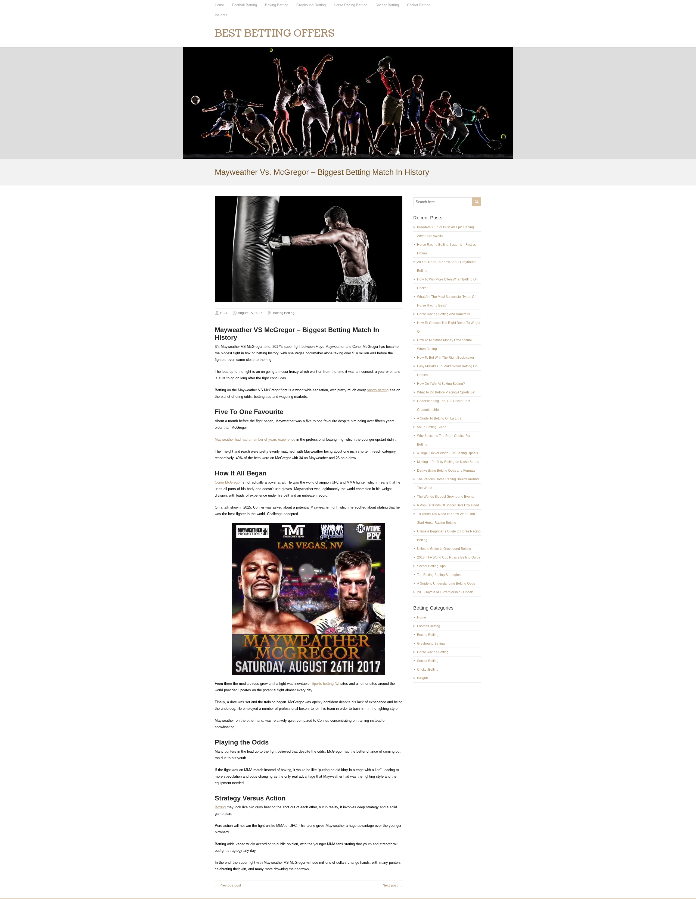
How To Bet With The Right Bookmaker (445, 357)
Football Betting (244, 5)
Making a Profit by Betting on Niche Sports (448, 462)
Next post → (392, 885)
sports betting (378, 390)
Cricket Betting (418, 5)
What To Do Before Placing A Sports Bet (446, 392)
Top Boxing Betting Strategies (439, 575)
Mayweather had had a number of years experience (255, 439)
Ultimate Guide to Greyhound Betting (444, 549)
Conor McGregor (228, 482)
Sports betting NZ (325, 684)
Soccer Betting (387, 5)
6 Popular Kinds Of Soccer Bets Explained (448, 505)
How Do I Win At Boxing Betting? (441, 384)
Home (219, 5)
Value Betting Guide (431, 427)
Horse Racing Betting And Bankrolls (443, 314)
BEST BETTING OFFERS (274, 33)
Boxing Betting (276, 5)
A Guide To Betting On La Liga (439, 418)
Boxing (220, 807)
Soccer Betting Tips (431, 566)
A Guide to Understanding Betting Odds (446, 583)
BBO (223, 313)
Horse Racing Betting (350, 5)
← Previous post (228, 885)
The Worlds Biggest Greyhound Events (445, 497)
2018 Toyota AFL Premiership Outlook (445, 592)
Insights (221, 15)
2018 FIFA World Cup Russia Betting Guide (448, 557)
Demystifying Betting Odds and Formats (446, 470)
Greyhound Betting (311, 5)
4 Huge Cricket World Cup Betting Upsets (447, 453)
